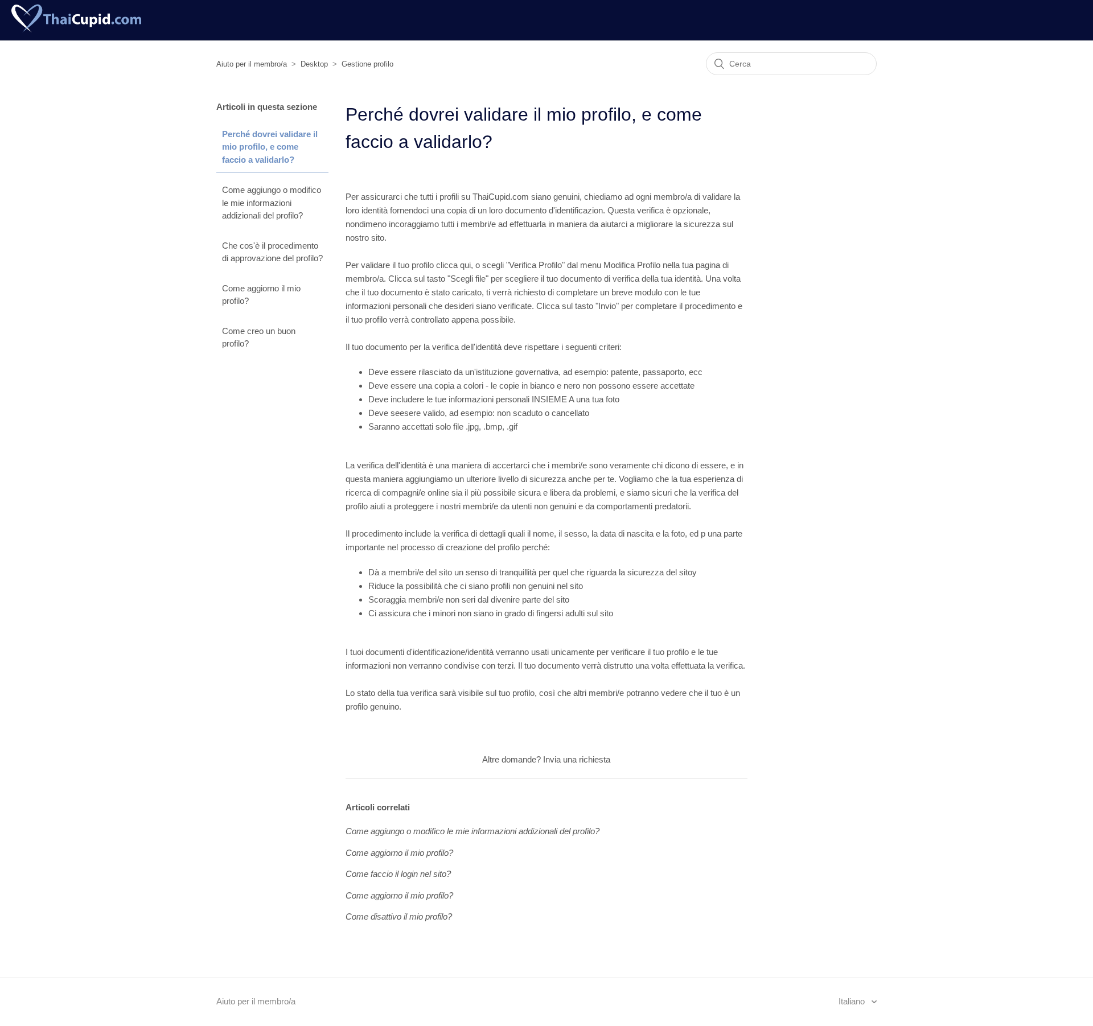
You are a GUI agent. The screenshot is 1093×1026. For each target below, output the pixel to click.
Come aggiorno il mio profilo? (261, 294)
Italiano (853, 1001)
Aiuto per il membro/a (251, 64)
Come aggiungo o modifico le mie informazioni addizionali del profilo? (271, 202)
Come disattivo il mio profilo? (399, 916)
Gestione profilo (367, 64)
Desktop (314, 64)
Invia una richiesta (576, 759)
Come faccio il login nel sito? (398, 874)
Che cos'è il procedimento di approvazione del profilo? (272, 252)
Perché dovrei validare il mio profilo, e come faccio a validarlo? (270, 146)
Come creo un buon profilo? (258, 337)
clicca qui (453, 265)
